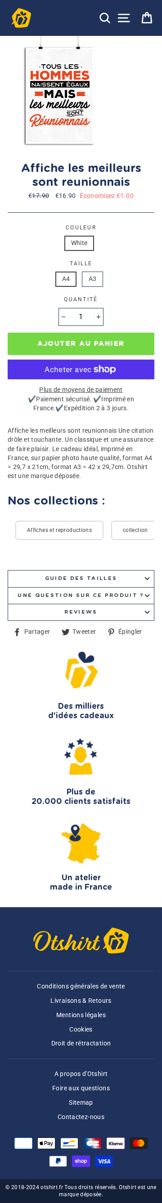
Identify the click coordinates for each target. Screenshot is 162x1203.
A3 (93, 279)
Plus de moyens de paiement (80, 390)
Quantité (81, 299)
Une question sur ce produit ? (81, 595)
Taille (81, 263)
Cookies (81, 1029)
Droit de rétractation (81, 1043)
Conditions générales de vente (81, 986)
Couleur (81, 227)
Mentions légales (81, 1015)
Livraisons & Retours (80, 1001)
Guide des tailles (81, 578)
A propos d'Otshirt (81, 1074)
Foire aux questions (81, 1088)
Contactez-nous (81, 1117)
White (79, 243)
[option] (61, 95)
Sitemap (81, 1102)
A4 (66, 279)
